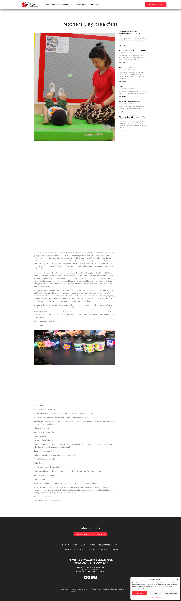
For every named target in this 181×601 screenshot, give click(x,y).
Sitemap (116, 549)
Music (121, 87)
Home (47, 5)
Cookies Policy (119, 589)
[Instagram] (92, 577)
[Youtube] (85, 577)
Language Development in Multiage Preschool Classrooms (131, 32)
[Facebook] (95, 577)
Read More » (122, 45)
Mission (63, 545)
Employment (105, 549)
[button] (177, 579)
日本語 (97, 5)
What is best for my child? (129, 102)
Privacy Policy (150, 597)
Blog (91, 5)
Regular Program (105, 545)
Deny (155, 593)
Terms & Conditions (108, 589)
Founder (117, 545)
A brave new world (126, 68)
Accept (139, 593)
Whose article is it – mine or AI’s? (132, 117)
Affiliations (93, 549)
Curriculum (66, 549)
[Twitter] (88, 577)
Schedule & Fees (80, 549)
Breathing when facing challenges (132, 50)
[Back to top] (166, 70)
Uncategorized (95, 19)
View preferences (171, 593)
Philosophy (72, 545)
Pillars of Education (88, 545)
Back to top (166, 74)
